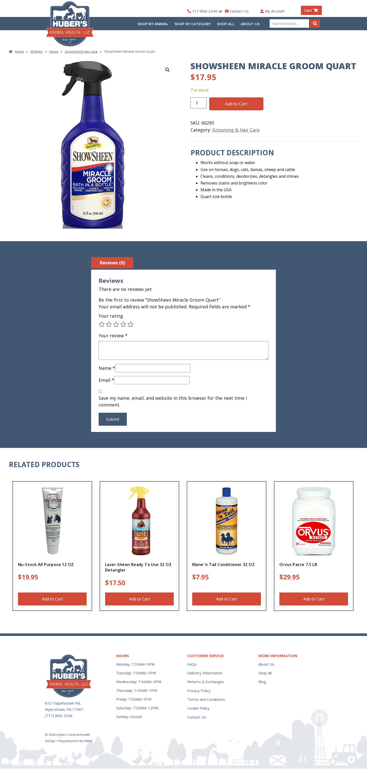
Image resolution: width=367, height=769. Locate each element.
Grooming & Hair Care (81, 51)
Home (19, 51)
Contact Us (239, 10)
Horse (53, 51)
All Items (36, 51)
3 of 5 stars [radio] (116, 324)
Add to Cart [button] (52, 599)
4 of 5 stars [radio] (123, 324)
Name (107, 368)
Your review (113, 336)
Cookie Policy (198, 708)
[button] (167, 69)
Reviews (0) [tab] (112, 263)
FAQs (191, 664)
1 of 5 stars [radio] (102, 324)
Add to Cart (236, 104)
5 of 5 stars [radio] (131, 324)
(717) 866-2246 (58, 715)
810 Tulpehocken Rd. (63, 703)
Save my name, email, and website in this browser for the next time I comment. (173, 401)
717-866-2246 (204, 10)
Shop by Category (193, 23)
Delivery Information (204, 672)
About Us (250, 23)
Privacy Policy (199, 690)
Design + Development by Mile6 (68, 741)
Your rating (111, 316)
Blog (262, 681)
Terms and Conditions (206, 699)
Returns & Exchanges (205, 681)
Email (106, 380)
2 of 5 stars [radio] (109, 324)
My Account (275, 10)
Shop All (225, 23)
